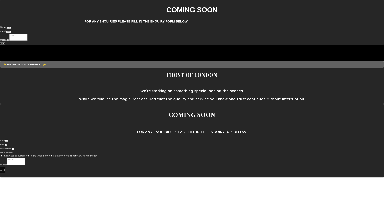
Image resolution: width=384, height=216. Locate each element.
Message (4, 40)
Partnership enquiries (64, 155)
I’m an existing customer (15, 155)
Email (3, 31)
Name (3, 27)
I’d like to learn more (40, 155)
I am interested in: (6, 153)
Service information (87, 155)
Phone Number (6, 149)
